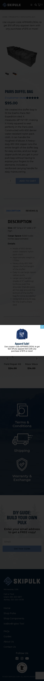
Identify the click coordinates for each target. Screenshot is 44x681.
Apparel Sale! (22, 343)
